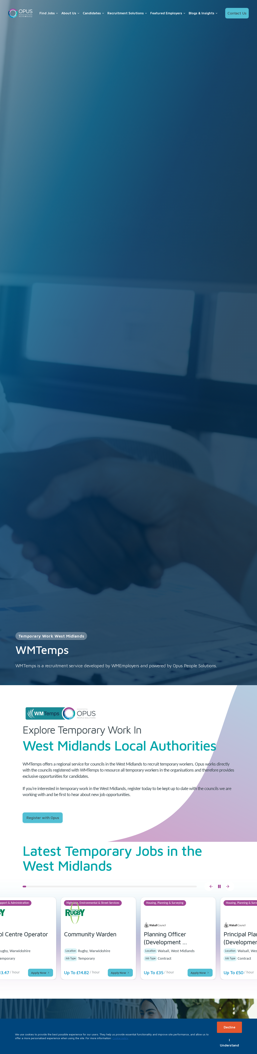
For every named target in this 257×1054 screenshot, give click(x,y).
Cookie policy (120, 1038)
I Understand (229, 1042)
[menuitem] (49, 13)
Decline (229, 1027)
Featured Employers (166, 13)
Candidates (92, 13)
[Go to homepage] (20, 13)
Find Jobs (47, 13)
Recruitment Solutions (125, 13)
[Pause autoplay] (219, 886)
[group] (128, 938)
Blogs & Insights (201, 13)
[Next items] (229, 886)
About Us (68, 13)
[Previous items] (208, 886)
